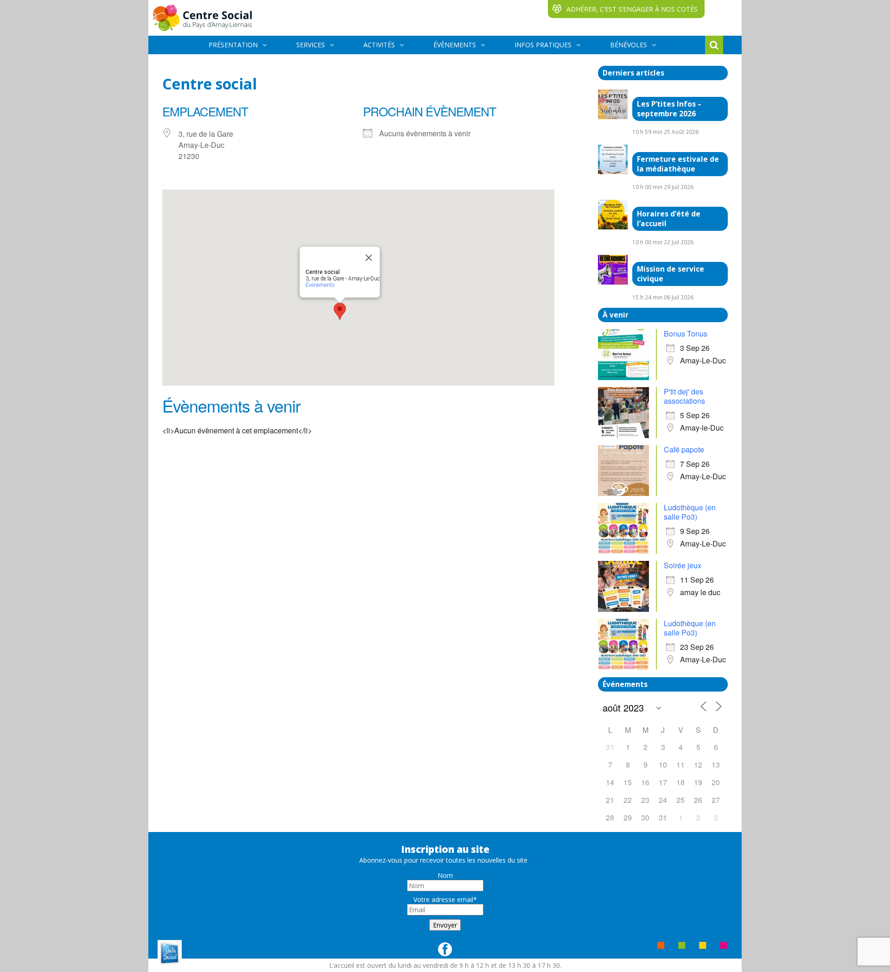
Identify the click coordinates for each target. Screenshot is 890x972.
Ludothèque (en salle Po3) (690, 512)
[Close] (369, 258)
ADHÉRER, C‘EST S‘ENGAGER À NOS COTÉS (632, 9)
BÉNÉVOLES (628, 44)
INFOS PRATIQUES (543, 44)
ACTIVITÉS (379, 44)
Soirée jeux (682, 565)
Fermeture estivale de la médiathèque (678, 164)
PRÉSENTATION (233, 44)
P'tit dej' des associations (684, 396)
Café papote (684, 449)
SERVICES (310, 44)
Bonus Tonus (685, 333)
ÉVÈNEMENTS (454, 44)
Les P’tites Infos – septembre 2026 (669, 109)
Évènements (320, 285)
